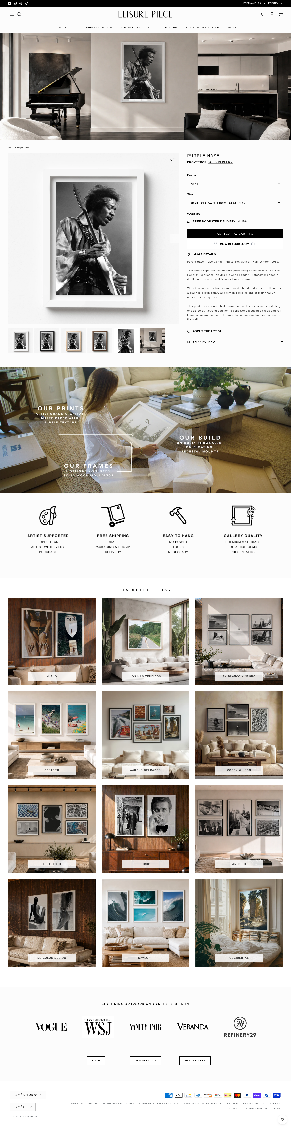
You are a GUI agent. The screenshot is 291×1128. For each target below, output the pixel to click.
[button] (172, 159)
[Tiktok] (26, 3)
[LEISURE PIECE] (145, 14)
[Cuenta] (272, 14)
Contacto (233, 1108)
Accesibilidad (272, 1103)
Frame (191, 175)
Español (273, 3)
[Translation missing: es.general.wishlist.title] (263, 14)
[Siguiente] (174, 238)
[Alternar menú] (12, 14)
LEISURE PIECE (28, 1116)
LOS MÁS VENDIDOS (135, 27)
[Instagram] (15, 3)
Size (190, 194)
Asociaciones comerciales (202, 1103)
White (194, 183)
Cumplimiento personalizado (159, 1103)
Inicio (10, 147)
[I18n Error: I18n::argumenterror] (235, 244)
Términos (232, 1103)
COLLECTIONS (168, 27)
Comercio (76, 1103)
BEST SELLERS (194, 1060)
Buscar (93, 1103)
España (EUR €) (252, 3)
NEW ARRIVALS (145, 1060)
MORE (232, 27)
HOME (96, 1060)
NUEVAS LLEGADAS (99, 27)
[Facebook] (9, 3)
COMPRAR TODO (66, 27)
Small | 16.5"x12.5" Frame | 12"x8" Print (217, 202)
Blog (277, 1108)
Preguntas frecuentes (119, 1103)
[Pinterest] (20, 3)
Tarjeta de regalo (257, 1108)
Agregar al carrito (235, 233)
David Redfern (220, 162)
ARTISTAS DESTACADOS (203, 27)
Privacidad (250, 1103)
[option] (93, 238)
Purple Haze (23, 147)
